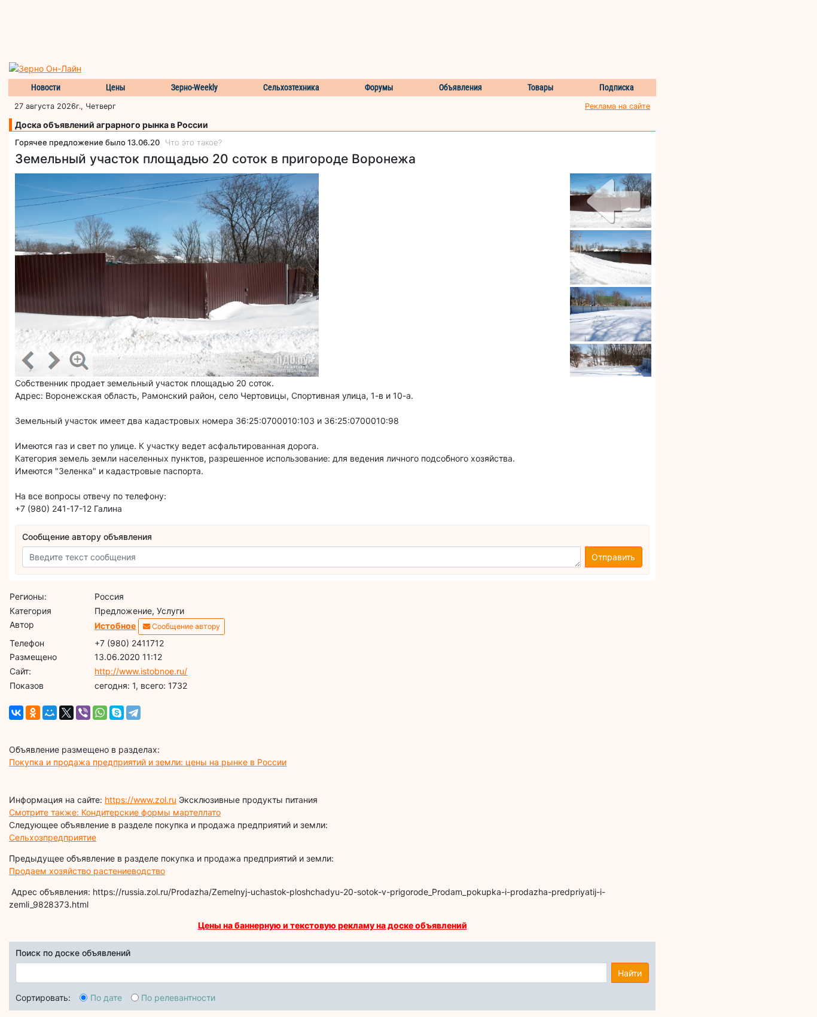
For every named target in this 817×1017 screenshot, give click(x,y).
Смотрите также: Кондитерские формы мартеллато (115, 812)
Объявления (460, 87)
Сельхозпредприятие (52, 837)
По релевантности (178, 997)
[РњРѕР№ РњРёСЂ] (49, 713)
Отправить (613, 557)
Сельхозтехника (291, 87)
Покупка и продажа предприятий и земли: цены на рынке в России (147, 762)
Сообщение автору (185, 626)
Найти (630, 973)
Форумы (379, 87)
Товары (541, 87)
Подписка (616, 87)
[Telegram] (133, 713)
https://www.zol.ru (140, 800)
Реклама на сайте (617, 106)
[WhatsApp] (100, 713)
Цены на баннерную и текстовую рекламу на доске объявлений (332, 925)
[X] (66, 713)
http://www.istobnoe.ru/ (140, 671)
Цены (116, 87)
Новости (45, 87)
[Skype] (116, 713)
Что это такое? (193, 142)
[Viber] (83, 713)
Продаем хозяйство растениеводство (87, 871)
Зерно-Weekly (194, 87)
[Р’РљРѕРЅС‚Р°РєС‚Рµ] (16, 713)
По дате (106, 997)
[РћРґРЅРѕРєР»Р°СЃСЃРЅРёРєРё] (33, 713)
